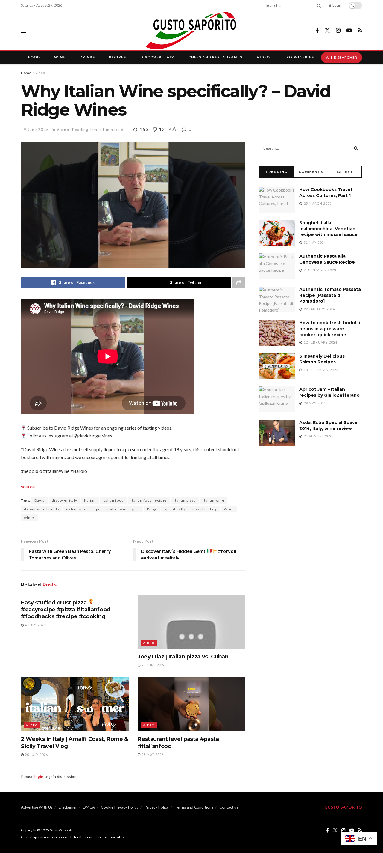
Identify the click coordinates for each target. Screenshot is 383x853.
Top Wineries (299, 57)
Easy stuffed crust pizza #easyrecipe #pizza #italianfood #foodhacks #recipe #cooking (65, 609)
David (39, 500)
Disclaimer (68, 807)
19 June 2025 (35, 129)
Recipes (117, 57)
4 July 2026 (35, 625)
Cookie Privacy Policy (120, 807)
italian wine (213, 500)
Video (263, 57)
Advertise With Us (37, 807)
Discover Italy (157, 57)
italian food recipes (149, 500)
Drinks (87, 57)
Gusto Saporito (61, 830)
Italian (90, 500)
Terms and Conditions (194, 807)
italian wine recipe (83, 509)
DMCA (89, 807)
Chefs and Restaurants (215, 57)
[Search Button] (318, 5)
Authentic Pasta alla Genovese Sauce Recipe (327, 259)
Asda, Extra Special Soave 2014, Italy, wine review (328, 425)
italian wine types (123, 509)
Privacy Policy (157, 807)
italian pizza (185, 500)
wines (29, 517)
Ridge (152, 509)
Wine (59, 57)
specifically (175, 509)
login (38, 776)
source (28, 486)
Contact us (228, 807)
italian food (113, 500)
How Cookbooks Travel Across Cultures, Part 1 (325, 192)
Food (34, 57)
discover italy (64, 500)
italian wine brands (41, 509)
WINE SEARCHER (341, 57)
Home (26, 72)
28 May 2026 (152, 754)
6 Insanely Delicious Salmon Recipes (322, 359)
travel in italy (204, 509)
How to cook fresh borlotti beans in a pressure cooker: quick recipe (329, 328)
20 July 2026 (36, 754)
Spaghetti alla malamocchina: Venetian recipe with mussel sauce (328, 228)
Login (336, 5)
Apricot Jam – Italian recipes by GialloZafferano (329, 392)
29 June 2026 (153, 665)
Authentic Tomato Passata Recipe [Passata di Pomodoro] (330, 295)
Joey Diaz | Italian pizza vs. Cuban (183, 656)
